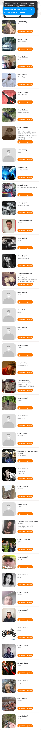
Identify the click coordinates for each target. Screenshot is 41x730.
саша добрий (22, 203)
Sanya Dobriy (22, 504)
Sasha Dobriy (22, 22)
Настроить (26, 15)
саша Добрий (22, 75)
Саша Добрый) (22, 486)
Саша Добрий (22, 57)
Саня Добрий (22, 238)
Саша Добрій (22, 433)
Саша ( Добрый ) (23, 539)
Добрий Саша (22, 167)
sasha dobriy (22, 39)
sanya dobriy (22, 363)
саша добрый (22, 698)
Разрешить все (12, 15)
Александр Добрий (24, 220)
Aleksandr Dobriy (23, 381)
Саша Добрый (22, 398)
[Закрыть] (32, 9)
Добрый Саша (22, 663)
